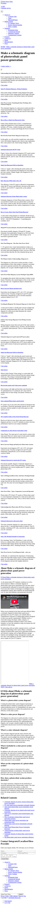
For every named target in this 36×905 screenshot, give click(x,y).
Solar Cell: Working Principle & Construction (13, 536)
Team (9, 18)
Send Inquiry (8, 901)
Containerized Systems (14, 35)
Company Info (12, 16)
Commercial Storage (14, 31)
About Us (7, 15)
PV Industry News (13, 23)
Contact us (7, 38)
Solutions (7, 28)
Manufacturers (8, 42)
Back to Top (22, 896)
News (6, 43)
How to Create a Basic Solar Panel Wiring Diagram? (14, 212)
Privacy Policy (5, 896)
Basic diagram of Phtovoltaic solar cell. (11, 180)
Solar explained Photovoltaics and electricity (12, 401)
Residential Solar (13, 30)
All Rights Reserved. (14, 898)
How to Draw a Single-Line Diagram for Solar (13, 120)
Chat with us (8, 687)
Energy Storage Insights (15, 25)
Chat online (4, 85)
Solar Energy (4, 370)
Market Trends (8, 21)
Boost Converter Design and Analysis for (11, 288)
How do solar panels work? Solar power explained (14, 385)
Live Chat (7, 902)
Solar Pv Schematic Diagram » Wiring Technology (14, 89)
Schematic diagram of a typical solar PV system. (13, 460)
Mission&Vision (13, 20)
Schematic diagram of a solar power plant (12, 521)
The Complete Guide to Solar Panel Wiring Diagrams (15, 416)
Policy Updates (12, 26)
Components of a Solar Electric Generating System (14, 430)
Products (7, 37)
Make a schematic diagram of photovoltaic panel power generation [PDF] (18, 685)
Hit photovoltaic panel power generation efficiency (19, 837)
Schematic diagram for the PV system (10, 149)
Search (21, 894)
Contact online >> (6, 66)
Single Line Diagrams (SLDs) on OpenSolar (12, 165)
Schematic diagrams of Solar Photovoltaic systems (14, 196)
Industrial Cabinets (13, 33)
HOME (3, 47)
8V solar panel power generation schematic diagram (19, 805)
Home (6, 40)
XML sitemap (14, 896)
